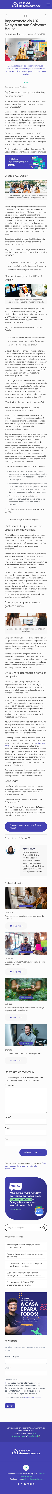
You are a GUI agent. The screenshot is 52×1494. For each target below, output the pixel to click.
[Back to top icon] (26, 1468)
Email (8, 1368)
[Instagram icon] (28, 1484)
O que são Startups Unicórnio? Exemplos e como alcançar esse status (24, 1264)
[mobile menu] (48, 4)
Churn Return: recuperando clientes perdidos (23, 1053)
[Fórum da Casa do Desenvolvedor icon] (30, 1484)
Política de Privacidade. (32, 1398)
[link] (26, 162)
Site (6, 1139)
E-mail (8, 1128)
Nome (8, 1117)
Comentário (10, 1085)
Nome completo (13, 1356)
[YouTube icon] (22, 1484)
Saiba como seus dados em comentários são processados (26, 1166)
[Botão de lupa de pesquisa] (44, 1228)
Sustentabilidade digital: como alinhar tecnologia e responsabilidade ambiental (23, 1274)
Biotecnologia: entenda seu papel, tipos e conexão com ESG (23, 1246)
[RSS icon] (33, 1484)
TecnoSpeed (32, 1436)
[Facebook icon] (18, 1484)
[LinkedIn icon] (25, 1484)
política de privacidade (32, 1479)
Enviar (10, 1406)
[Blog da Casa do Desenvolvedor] (26, 4)
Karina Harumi (25, 34)
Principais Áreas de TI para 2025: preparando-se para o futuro (20, 1283)
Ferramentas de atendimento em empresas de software (25, 1255)
